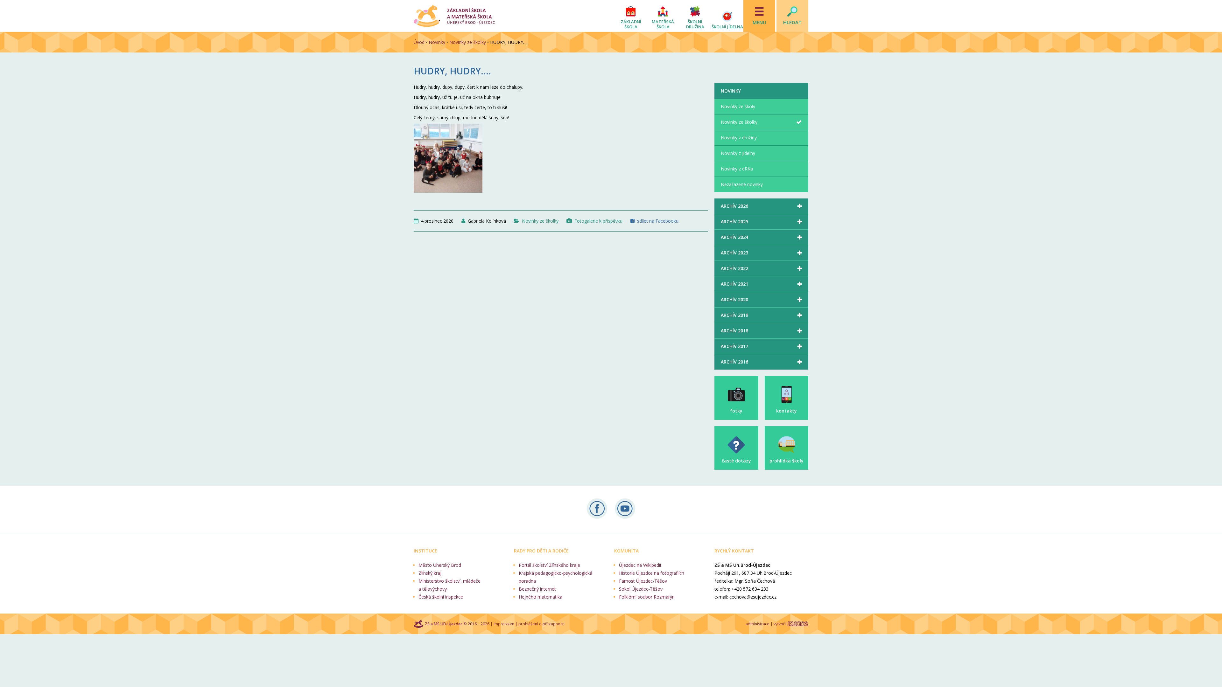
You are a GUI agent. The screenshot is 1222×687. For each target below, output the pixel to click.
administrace (757, 624)
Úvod (419, 42)
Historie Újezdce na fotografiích (651, 573)
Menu (759, 22)
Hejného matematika (540, 597)
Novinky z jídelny (738, 153)
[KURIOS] (798, 624)
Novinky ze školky (467, 42)
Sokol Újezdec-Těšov (641, 589)
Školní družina (695, 24)
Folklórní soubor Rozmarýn (647, 597)
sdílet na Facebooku (657, 221)
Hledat (792, 22)
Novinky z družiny (739, 138)
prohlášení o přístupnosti (541, 624)
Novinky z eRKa (737, 169)
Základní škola (631, 24)
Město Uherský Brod (439, 565)
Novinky (437, 42)
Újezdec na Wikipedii (640, 565)
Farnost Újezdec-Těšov (643, 581)
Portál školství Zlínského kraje (549, 565)
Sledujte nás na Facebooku (597, 508)
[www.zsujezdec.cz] (454, 16)
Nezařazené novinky (742, 184)
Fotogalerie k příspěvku (598, 221)
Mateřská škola (663, 24)
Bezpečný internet (537, 589)
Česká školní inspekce (440, 597)
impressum (504, 624)
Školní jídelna (727, 27)
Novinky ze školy (738, 106)
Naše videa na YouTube (625, 508)
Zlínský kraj (429, 573)
